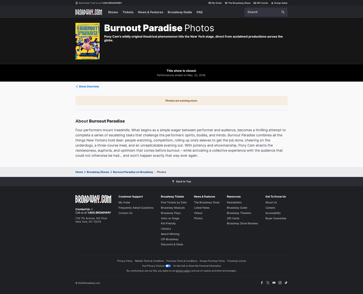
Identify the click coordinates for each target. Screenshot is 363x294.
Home (79, 172)
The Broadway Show (239, 3)
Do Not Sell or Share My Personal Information (197, 265)
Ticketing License (236, 260)
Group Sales (281, 3)
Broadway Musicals (173, 207)
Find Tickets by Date (174, 202)
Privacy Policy (125, 260)
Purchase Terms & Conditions (181, 260)
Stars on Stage (170, 218)
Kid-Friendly (168, 223)
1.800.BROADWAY (100, 3)
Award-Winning (170, 233)
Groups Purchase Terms (212, 260)
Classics (166, 228)
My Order (217, 3)
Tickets (128, 12)
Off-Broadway (169, 239)
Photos (198, 218)
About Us (271, 202)
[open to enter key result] (283, 12)
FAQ (200, 12)
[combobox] (266, 12)
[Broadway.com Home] (88, 12)
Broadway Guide (180, 12)
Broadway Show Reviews (242, 223)
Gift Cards (262, 3)
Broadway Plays (171, 213)
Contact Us (82, 209)
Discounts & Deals (172, 244)
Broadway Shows (98, 172)
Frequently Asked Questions (136, 207)
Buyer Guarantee (275, 218)
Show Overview (89, 86)
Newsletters (234, 202)
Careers (270, 207)
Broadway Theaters (239, 213)
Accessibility (273, 213)
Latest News (201, 207)
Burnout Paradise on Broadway (133, 172)
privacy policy (183, 270)
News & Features (150, 12)
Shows (113, 12)
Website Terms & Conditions (149, 260)
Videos (198, 213)
